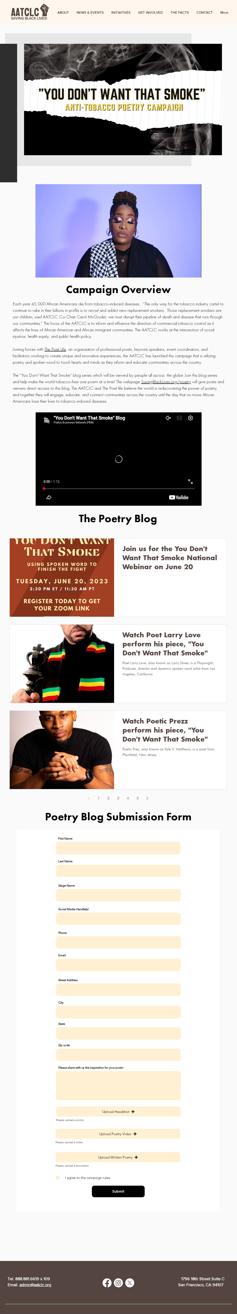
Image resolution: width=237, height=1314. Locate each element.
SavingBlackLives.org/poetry (166, 382)
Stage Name (66, 885)
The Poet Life (55, 349)
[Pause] (41, 271)
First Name (65, 838)
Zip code (64, 1045)
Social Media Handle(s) (73, 909)
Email (62, 955)
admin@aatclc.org (35, 1284)
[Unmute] (49, 271)
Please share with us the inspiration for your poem (90, 1067)
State (61, 1023)
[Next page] (147, 798)
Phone (62, 932)
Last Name (65, 861)
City (60, 1002)
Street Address (68, 980)
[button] (90, 12)
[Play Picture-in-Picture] (187, 271)
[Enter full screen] (195, 271)
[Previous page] (89, 798)
